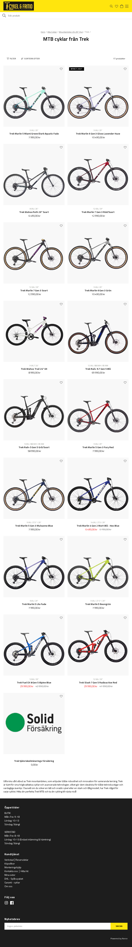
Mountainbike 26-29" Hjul (71, 32)
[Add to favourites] (61, 69)
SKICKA (119, 926)
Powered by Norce (119, 938)
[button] (31, 58)
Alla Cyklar (52, 32)
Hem (43, 32)
